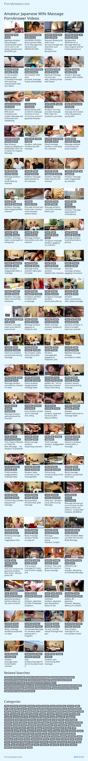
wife (15, 142)
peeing (58, 593)
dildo (15, 72)
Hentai (23, 725)
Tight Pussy (54, 745)
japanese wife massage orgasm (15, 680)
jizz (14, 657)
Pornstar (26, 734)
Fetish (15, 723)
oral (15, 470)
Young (30, 748)
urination (54, 596)
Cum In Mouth (74, 714)
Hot (55, 725)
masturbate (30, 107)
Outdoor (64, 731)
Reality (18, 736)
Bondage (29, 711)
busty (15, 380)
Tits (62, 745)
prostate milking (36, 69)
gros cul (68, 498)
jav (73, 319)
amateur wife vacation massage (38, 677)
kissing (56, 409)
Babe (77, 706)
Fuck (30, 723)
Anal (38, 706)
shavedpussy (70, 207)
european (29, 406)
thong (55, 235)
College (24, 714)
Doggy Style (60, 717)
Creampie (50, 714)
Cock (6, 714)
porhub (48, 498)
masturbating (30, 104)
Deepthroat (44, 717)
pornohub (56, 498)
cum (55, 35)
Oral (50, 731)
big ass (17, 439)
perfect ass (9, 439)
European (47, 720)
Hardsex (16, 725)
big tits (56, 626)
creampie (53, 38)
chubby (56, 69)
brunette (76, 626)
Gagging (45, 723)
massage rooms (31, 204)
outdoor (79, 624)
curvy (27, 470)
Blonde (13, 711)
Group (61, 723)
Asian (59, 706)
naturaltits (35, 470)
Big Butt (40, 709)
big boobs (49, 107)
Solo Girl (78, 739)
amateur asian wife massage (15, 683)
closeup (16, 235)
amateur (74, 38)
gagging (69, 409)
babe (73, 139)
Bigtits (78, 709)
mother (59, 104)
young (56, 378)
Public (38, 734)
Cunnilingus (17, 717)
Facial (54, 720)
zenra (67, 319)
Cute (25, 717)
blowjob (68, 142)
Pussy (45, 734)
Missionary (8, 731)
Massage (38, 728)
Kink (78, 725)
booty (56, 142)
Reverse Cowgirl (37, 736)
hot (60, 35)
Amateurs (31, 706)
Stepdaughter (25, 742)
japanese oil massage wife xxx (46, 686)
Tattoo (7, 745)
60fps (67, 104)
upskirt (68, 263)
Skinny (46, 739)
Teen (13, 745)
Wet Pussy (21, 748)
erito (27, 593)
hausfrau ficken (35, 35)
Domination (9, 720)
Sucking (52, 742)
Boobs (36, 711)
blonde (73, 495)
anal (7, 319)
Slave (52, 739)
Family (61, 720)
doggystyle (49, 174)
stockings (69, 35)
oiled (67, 38)
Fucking (37, 723)
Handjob (79, 723)
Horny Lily (69, 530)
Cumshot (8, 717)
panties (8, 139)
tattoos (36, 266)
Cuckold (59, 714)
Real (73, 734)
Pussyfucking (65, 734)
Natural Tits (32, 731)
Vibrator (73, 745)
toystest (28, 624)
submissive (69, 107)
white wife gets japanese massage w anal (19, 686)
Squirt (7, 742)
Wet (14, 748)
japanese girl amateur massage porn (65, 688)
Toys (67, 745)
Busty (68, 711)
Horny (50, 725)
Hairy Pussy (70, 723)
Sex (15, 739)
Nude (40, 731)
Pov (32, 734)
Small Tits (64, 739)
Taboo (79, 742)
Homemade (42, 725)
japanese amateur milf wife (61, 680)
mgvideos (37, 596)
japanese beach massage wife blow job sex (19, 691)
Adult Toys (14, 706)
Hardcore (8, 725)
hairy (60, 380)
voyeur (68, 69)
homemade (29, 626)
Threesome (44, 745)
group (48, 380)
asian (16, 69)
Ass (64, 706)
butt (7, 437)
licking (78, 560)
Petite (7, 734)
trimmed (9, 350)
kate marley (10, 107)
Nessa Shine (70, 624)
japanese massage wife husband (70, 686)
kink (16, 35)
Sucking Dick (62, 742)
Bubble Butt (60, 711)
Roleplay (63, 736)
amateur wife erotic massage (15, 677)
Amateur (23, 706)
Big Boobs (31, 709)
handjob (28, 142)
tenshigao (9, 35)
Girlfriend (53, 723)
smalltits (37, 350)
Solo (71, 739)
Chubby (80, 711)
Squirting (14, 742)
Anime (52, 706)
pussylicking (30, 409)
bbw (74, 72)
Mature (67, 728)
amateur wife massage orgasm (39, 680)
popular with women (13, 104)
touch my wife (76, 104)
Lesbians (22, 728)
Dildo (52, 717)
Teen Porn (20, 745)
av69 (47, 406)
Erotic (39, 720)
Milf (74, 728)
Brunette (50, 711)
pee (53, 593)
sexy (75, 35)
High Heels (32, 725)
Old (45, 731)
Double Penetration (22, 720)
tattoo (60, 139)
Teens (36, 745)
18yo (6, 706)
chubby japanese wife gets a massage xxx (41, 683)
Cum (65, 714)
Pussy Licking (53, 734)
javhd (7, 560)
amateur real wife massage (14, 688)
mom (52, 104)
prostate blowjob (31, 72)
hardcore (49, 560)
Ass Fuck (70, 706)
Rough (79, 736)
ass (47, 38)
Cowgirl (42, 714)
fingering (49, 69)
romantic (39, 626)
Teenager (29, 745)
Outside (72, 731)
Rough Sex (8, 739)
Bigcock (71, 709)
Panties (80, 731)
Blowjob (20, 711)
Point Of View (16, 734)
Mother (22, 731)
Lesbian (14, 728)
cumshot (49, 35)
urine (47, 596)
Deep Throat (34, 717)
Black (7, 711)
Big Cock (48, 709)
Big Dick (56, 709)
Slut (57, 739)
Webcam (8, 748)
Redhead (26, 736)
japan (78, 319)
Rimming (55, 736)
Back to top (79, 756)
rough (8, 38)
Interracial (62, 725)
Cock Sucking (14, 714)
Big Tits (63, 709)
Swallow (71, 742)
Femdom (8, 723)
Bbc (6, 709)
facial (67, 139)
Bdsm (17, 709)
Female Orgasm (71, 720)
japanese (9, 69)
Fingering (23, 723)
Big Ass (23, 709)
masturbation (70, 500)
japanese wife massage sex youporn (38, 688)
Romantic (71, 736)
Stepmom (35, 742)
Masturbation (58, 728)
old (27, 35)
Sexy (20, 739)
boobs (77, 530)
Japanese (72, 725)
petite (56, 319)
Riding (47, 736)
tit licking (49, 409)
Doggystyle (70, 717)
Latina (7, 728)
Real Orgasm (9, 736)
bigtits (16, 266)
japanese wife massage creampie (62, 677)
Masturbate (48, 728)
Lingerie (30, 728)
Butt (73, 711)
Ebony (33, 720)
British (42, 711)
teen (72, 560)
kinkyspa (54, 495)
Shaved (27, 739)
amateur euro (30, 38)
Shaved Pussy (36, 739)
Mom (16, 731)
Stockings (44, 742)
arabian (68, 72)
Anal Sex (45, 706)
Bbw (11, 709)
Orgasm (56, 731)
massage (54, 72)
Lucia (47, 495)
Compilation (33, 714)
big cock (13, 437)
